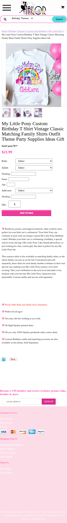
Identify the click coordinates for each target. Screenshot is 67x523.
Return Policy (7, 448)
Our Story (5, 468)
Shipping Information (11, 444)
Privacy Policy (8, 452)
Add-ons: (7, 190)
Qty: (4, 204)
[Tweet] (4, 360)
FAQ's (3, 426)
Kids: (5, 161)
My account (6, 422)
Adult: (5, 167)
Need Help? (6, 418)
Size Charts (6, 456)
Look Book (6, 472)
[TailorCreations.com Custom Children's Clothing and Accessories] (33, 7)
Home (4, 31)
